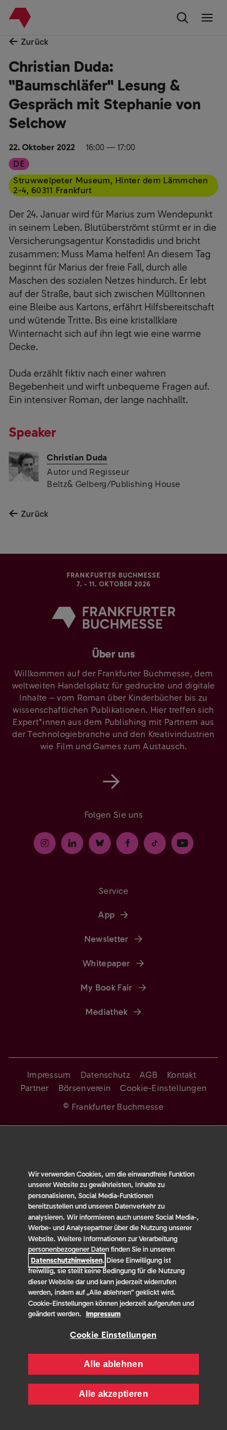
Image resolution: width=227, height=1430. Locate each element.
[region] (113, 1278)
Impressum (103, 1314)
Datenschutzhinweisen (66, 1260)
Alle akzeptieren (113, 1394)
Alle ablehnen (113, 1364)
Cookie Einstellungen (113, 1335)
